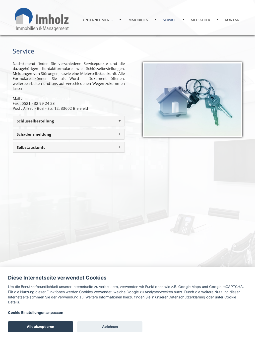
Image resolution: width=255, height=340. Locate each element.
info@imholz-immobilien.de (47, 98)
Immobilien (138, 19)
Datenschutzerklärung (187, 297)
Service (169, 19)
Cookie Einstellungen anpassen (35, 312)
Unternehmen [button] (97, 19)
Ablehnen (110, 327)
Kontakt (233, 19)
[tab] (69, 121)
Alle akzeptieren (40, 327)
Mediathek (200, 19)
